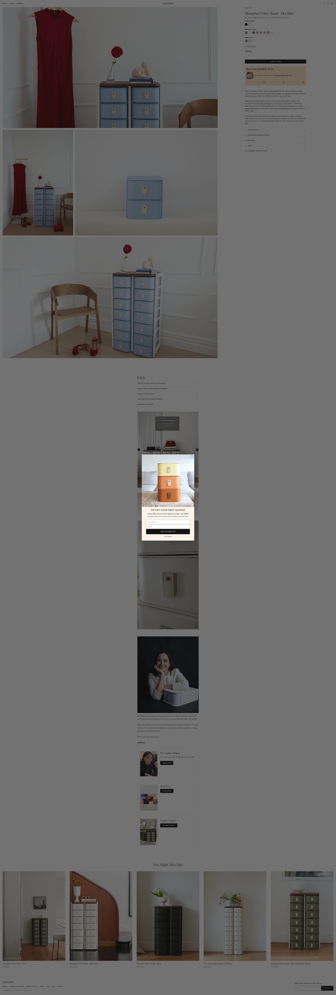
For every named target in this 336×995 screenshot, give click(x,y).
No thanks (168, 536)
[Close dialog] (192, 456)
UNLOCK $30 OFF (168, 532)
